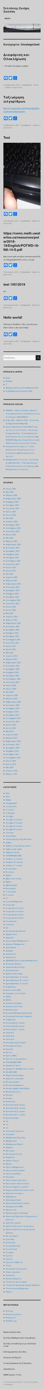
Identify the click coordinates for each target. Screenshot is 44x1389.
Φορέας (9, 1291)
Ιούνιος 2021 (11, 649)
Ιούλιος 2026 (11, 488)
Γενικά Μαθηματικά (14, 901)
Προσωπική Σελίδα (12, 1332)
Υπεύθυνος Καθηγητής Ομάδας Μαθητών (23, 1285)
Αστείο (36, 85)
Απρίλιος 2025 (12, 521)
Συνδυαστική (11, 1249)
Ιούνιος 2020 (11, 688)
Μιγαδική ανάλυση (14, 1154)
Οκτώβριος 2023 (12, 557)
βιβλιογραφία (11, 885)
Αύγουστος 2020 (12, 682)
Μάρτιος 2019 (11, 738)
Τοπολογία (10, 1275)
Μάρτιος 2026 (11, 495)
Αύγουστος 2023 (12, 564)
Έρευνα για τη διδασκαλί (16, 1059)
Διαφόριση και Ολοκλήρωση (16, 56)
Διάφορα (9, 950)
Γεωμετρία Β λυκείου (15, 914)
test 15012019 (14, 284)
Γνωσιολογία (11, 921)
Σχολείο (9, 1255)
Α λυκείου (10, 809)
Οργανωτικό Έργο (13, 1173)
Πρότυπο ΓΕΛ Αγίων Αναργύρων (20, 1226)
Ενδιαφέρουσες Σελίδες (15, 1351)
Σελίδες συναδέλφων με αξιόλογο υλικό (19, 1344)
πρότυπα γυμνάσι (13, 1223)
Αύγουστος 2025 (12, 508)
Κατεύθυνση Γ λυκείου (15, 1111)
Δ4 (7, 927)
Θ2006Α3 (24, 417)
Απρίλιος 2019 (12, 734)
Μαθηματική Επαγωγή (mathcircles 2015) (22, 387)
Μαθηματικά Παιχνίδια (15, 1137)
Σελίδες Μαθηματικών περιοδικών (19, 1337)
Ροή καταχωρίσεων (14, 1314)
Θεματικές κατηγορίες (15, 1078)
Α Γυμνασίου (11, 806)
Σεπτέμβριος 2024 (13, 528)
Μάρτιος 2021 (11, 659)
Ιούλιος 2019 (11, 724)
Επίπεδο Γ (10, 1032)
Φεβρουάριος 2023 (13, 583)
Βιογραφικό (11, 888)
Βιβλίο (8, 882)
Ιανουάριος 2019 (12, 744)
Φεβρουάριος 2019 (13, 741)
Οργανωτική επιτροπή (15, 1170)
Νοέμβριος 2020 (12, 672)
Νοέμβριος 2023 (12, 554)
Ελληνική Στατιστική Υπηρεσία (19, 1016)
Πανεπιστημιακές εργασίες (17, 1186)
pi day (25, 423)
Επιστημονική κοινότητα (16, 1042)
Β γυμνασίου (11, 868)
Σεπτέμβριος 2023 (13, 561)
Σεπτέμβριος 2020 (13, 679)
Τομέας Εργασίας (13, 1272)
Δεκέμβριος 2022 (12, 590)
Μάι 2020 (9, 692)
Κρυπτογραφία (12, 1118)
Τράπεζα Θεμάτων (14, 1278)
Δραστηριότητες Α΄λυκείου (17, 977)
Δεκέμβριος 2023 (12, 551)
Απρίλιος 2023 (12, 577)
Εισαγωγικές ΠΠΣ (13, 990)
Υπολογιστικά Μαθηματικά (17, 1288)
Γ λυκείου (10, 895)
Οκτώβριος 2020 (12, 675)
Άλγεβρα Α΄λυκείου (14, 823)
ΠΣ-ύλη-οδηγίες (12, 1236)
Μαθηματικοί (11, 1141)
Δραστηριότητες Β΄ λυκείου (17, 980)
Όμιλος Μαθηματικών (15, 1167)
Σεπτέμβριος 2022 (13, 600)
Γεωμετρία (10, 904)
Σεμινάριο (10, 1239)
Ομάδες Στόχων (12, 1160)
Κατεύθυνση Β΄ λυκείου (16, 1108)
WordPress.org (11, 1321)
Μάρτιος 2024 (11, 541)
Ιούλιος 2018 (11, 761)
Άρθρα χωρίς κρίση (14, 849)
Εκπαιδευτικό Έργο (14, 1003)
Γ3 (7, 898)
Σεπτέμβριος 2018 (13, 757)
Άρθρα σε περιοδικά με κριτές (18, 845)
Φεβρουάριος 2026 (13, 498)
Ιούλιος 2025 (11, 511)
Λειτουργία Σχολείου (15, 1131)
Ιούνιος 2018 (11, 764)
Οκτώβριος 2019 (12, 715)
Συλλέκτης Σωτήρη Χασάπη (16, 9)
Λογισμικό (10, 1134)
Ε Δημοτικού (11, 986)
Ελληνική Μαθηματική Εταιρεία (19, 1013)
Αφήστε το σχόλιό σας (14, 87)
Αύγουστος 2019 (12, 721)
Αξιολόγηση (11, 836)
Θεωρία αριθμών (13, 1082)
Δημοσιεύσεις (11, 934)
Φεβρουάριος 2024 (13, 544)
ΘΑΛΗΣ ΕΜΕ (11, 1072)
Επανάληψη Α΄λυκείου (15, 1023)
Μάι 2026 (9, 492)
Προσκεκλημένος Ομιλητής (17, 1213)
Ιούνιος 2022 (11, 610)
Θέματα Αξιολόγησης (15, 1075)
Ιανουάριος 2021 (12, 665)
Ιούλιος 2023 (11, 567)
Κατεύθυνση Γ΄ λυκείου (15, 1114)
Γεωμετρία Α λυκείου (15, 908)
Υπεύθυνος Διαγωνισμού (16, 1282)
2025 (8, 796)
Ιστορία (9, 1098)
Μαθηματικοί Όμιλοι (14, 1144)
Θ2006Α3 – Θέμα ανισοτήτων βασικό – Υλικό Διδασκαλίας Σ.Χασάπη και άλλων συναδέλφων (23, 413)
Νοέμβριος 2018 (12, 751)
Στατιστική (10, 1242)
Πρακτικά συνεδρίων (14, 1193)
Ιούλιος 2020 (11, 685)
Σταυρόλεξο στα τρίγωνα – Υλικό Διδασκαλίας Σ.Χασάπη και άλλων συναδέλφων (20, 449)
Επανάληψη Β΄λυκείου (15, 1026)
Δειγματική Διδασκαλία (16, 931)
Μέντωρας (10, 1150)
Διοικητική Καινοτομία (15, 967)
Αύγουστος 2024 (12, 531)
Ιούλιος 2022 (11, 606)
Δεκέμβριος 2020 (12, 669)
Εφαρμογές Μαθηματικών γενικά (20, 1068)
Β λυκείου (10, 872)
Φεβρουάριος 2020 (13, 702)
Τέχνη (8, 1265)
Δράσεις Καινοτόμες (14, 973)
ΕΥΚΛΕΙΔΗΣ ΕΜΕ (13, 1062)
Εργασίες (10, 1049)
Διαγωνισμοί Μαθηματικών (17, 941)
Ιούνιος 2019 (11, 728)
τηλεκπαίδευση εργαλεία (16, 1268)
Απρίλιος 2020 (12, 695)
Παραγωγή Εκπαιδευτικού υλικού (20, 1190)
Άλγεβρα (9, 816)
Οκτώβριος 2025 (12, 505)
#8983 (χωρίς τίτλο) (12, 1374)
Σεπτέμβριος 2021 (13, 639)
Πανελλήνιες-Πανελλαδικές (17, 1183)
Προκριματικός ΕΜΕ (14, 1206)
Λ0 (7, 1121)
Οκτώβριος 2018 (12, 754)
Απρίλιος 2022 (12, 616)
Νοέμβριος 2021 (12, 633)
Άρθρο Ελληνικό (12, 852)
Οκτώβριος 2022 (12, 597)
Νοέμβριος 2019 (12, 711)
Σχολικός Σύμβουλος (14, 1262)
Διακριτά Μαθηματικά (15, 944)
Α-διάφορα (10, 813)
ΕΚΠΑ (8, 996)
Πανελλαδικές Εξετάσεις (16, 1180)
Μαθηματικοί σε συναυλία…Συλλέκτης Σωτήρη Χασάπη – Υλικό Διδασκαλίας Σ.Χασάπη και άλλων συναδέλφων (22, 462)
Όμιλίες (9, 1164)
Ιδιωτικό (9, 1095)
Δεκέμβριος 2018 (12, 747)
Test (6, 137)
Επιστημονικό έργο (14, 1045)
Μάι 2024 (9, 538)
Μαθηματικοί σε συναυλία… (18, 469)
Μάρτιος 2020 (11, 698)
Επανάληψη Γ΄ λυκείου (15, 1029)
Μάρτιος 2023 (11, 580)
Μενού (8, 18)
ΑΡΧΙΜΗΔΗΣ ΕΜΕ (14, 855)
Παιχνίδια (10, 1177)
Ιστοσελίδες (11, 1101)
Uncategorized (26, 85)
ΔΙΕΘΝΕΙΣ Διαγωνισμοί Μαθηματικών (22, 960)
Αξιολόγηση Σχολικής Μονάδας (19, 839)
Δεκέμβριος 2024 (12, 524)
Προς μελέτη (11, 1209)
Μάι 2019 (9, 731)
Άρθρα (8, 842)
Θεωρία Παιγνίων (13, 1091)
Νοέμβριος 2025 (12, 502)
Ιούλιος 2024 (11, 534)
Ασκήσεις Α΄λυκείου (14, 859)
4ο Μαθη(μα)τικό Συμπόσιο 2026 (19, 391)
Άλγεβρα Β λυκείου (14, 826)
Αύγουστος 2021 (12, 643)
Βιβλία (8, 875)
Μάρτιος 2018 (11, 774)
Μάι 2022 (9, 613)
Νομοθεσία (10, 1157)
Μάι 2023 (9, 574)
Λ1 (7, 1124)
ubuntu (8, 800)
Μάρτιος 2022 (11, 620)
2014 (8, 793)
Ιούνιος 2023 (11, 570)
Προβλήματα (11, 1196)
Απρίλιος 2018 (12, 770)
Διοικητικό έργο (12, 970)
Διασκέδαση (11, 947)
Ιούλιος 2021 (11, 646)
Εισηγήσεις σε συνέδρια (16, 993)
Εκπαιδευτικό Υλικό (14, 1006)
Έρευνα (9, 1052)
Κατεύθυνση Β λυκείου (15, 1104)
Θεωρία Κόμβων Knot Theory (17, 1088)
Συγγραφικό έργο (13, 1245)
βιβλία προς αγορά (13, 878)
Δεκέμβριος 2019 (12, 708)
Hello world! (12, 317)
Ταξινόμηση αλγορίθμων (14, 99)
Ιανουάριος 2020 (12, 705)
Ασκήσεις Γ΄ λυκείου (14, 865)
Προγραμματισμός (13, 1200)
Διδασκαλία (11, 954)
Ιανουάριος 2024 (12, 547)
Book (8, 378)
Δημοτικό (9, 937)
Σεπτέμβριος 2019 (13, 718)
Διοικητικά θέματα (13, 963)
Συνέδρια (10, 1252)
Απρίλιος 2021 (12, 656)
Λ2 (7, 1127)
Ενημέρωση (10, 1019)
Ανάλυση (9, 832)
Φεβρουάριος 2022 (13, 623)
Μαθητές (9, 1147)
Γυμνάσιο (10, 924)
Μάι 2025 (9, 518)
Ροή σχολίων (11, 1317)
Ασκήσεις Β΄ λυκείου (14, 862)
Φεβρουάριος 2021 (13, 662)
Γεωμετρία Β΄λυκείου (15, 918)
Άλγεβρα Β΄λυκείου (14, 829)
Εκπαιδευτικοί (12, 1009)
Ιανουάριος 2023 (12, 587)
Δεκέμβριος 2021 (12, 629)
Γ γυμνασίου (11, 891)
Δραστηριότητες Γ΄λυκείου (17, 983)
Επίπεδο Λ (10, 1039)
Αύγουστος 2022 (12, 603)
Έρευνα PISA (11, 1055)
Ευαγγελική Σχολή (12, 1357)
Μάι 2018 (9, 767)
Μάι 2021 (9, 652)
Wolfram (9, 381)
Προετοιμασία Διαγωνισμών (18, 1203)
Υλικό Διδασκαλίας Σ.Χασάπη (17, 1363)
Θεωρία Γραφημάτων (15, 1085)
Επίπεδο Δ (10, 1036)
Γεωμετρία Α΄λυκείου (15, 911)
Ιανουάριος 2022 (12, 626)
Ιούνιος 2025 (11, 515)
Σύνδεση (9, 1311)
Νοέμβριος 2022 (12, 593)
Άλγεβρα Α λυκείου (14, 819)
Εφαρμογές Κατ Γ (13, 1065)
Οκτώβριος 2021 (12, 636)
